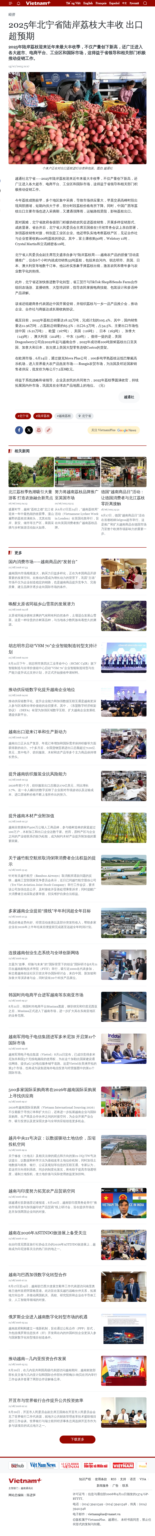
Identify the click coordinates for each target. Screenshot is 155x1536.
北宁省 (86, 416)
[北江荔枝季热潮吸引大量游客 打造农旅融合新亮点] (31, 472)
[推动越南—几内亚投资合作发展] (123, 1371)
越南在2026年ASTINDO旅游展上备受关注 (48, 1233)
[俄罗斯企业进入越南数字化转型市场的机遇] (123, 1329)
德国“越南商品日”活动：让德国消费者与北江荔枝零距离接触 (123, 498)
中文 (124, 3)
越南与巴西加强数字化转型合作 (38, 1274)
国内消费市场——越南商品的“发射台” (43, 561)
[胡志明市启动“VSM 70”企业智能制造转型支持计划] (123, 658)
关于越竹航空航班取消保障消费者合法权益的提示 (52, 861)
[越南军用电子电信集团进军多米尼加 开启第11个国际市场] (123, 1049)
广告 (115, 1485)
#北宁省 (23, 416)
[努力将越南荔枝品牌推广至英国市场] (77, 472)
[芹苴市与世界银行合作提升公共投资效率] (123, 1412)
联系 (125, 1485)
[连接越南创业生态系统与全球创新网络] (123, 965)
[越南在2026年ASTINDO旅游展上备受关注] (123, 1245)
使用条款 (101, 1479)
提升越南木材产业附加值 (31, 815)
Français (101, 3)
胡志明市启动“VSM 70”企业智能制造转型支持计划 (53, 648)
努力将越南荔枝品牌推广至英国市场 (76, 495)
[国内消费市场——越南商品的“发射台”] (123, 574)
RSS (113, 1479)
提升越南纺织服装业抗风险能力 (38, 774)
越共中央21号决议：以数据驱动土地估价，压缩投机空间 (52, 1141)
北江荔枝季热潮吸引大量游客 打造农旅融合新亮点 (31, 495)
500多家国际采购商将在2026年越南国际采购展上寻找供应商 (52, 1092)
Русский (134, 3)
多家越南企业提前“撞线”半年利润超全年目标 (50, 911)
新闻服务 (103, 1485)
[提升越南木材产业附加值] (123, 828)
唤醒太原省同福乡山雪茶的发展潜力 (42, 604)
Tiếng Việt (73, 3)
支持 (123, 1479)
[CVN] (51, 1465)
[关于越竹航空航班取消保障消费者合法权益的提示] (123, 870)
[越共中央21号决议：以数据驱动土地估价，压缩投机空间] (123, 1150)
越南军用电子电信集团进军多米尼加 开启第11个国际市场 (52, 1039)
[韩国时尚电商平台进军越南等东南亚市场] (123, 1007)
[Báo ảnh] (103, 1465)
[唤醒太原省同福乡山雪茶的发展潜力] (123, 616)
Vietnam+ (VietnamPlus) (38, 3)
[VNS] (24, 1465)
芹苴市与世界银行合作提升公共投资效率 (46, 1400)
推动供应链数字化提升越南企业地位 (42, 689)
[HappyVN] (130, 1465)
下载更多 (77, 1439)
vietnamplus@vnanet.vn (104, 1514)
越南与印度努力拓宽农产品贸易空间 (42, 1191)
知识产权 (85, 1479)
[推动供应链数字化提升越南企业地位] (123, 701)
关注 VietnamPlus (103, 430)
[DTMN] (76, 1465)
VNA (143, 1479)
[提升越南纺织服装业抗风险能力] (123, 786)
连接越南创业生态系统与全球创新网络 (44, 952)
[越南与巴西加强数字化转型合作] (123, 1287)
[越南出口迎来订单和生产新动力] (123, 744)
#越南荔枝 (64, 416)
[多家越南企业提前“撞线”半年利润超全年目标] (123, 923)
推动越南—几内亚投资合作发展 (37, 1358)
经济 (12, 14)
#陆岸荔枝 (43, 416)
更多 (18, 553)
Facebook (19, 430)
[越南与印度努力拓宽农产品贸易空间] (123, 1203)
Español (114, 3)
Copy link (49, 430)
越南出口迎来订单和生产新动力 (38, 731)
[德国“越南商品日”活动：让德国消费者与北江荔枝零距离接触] (123, 472)
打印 (39, 430)
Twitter (29, 430)
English (88, 3)
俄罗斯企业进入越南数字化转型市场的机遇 (48, 1316)
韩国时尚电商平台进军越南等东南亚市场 (46, 995)
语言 (133, 1479)
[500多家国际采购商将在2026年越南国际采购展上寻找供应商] (123, 1102)
